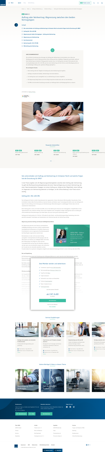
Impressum (23, 445)
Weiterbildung (31, 2)
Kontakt (53, 445)
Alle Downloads (37, 433)
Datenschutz (34, 445)
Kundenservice (75, 433)
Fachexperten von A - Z (39, 436)
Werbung (74, 430)
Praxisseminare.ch (57, 433)
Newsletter (17, 436)
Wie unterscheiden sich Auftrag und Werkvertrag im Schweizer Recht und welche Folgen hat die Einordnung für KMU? (52, 28)
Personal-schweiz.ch (57, 436)
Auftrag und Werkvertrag (37, 8)
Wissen (19, 2)
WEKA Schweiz (18, 427)
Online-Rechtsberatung (77, 436)
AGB (29, 445)
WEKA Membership (57, 427)
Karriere (17, 433)
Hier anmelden (52, 306)
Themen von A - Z (38, 427)
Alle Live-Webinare (38, 430)
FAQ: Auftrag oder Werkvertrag (31, 46)
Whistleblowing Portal (44, 445)
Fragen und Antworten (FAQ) (78, 427)
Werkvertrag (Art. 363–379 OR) (31, 43)
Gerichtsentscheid (28, 40)
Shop (25, 2)
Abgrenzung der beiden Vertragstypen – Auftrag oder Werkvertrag (39, 34)
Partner (16, 430)
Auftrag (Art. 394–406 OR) (30, 31)
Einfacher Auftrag (47, 8)
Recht (28, 8)
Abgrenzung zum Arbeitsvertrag (31, 37)
